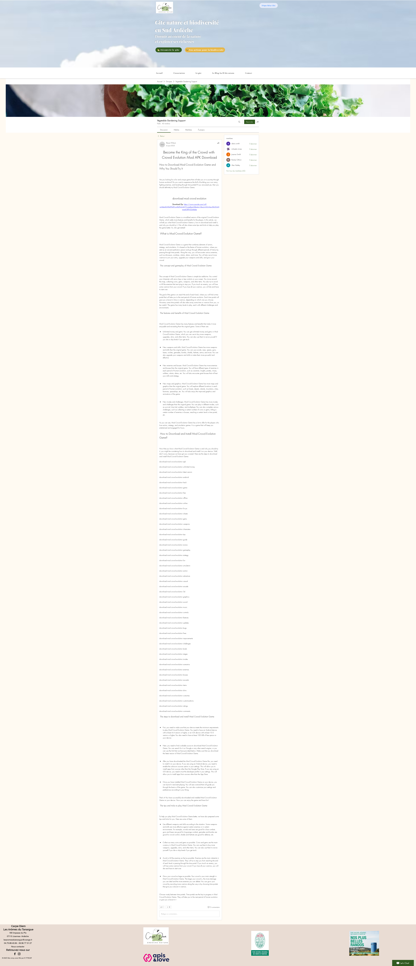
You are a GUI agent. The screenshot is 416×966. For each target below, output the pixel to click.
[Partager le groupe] (257, 121)
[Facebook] (15, 954)
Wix (20, 958)
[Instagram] (19, 954)
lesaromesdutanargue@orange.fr (18, 940)
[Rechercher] (239, 122)
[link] (164, 130)
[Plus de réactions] (168, 907)
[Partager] (218, 143)
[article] (189, 529)
